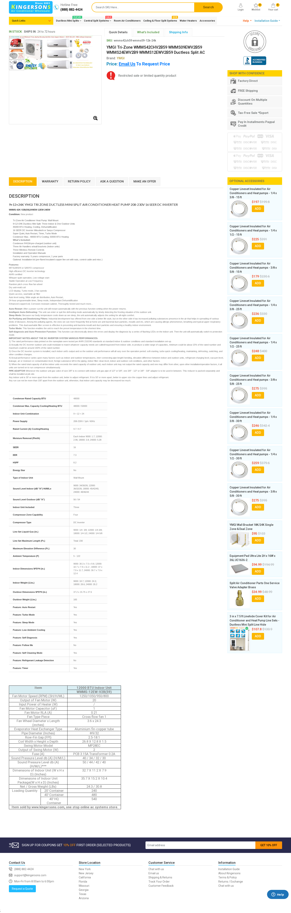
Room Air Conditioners (127, 20)
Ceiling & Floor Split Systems (160, 20)
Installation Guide (229, 869)
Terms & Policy (227, 877)
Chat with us (156, 869)
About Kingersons (229, 873)
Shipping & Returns (160, 877)
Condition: (14, 214)
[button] (247, 20)
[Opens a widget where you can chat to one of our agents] (278, 900)
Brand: (116, 58)
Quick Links (18, 20)
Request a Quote (22, 888)
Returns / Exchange (230, 881)
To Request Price (144, 63)
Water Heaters (188, 20)
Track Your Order (159, 881)
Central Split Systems (97, 20)
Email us (153, 873)
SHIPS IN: (30, 31)
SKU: (110, 40)
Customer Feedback (161, 885)
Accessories (207, 20)
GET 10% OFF (268, 845)
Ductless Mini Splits (68, 20)
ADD (258, 209)
